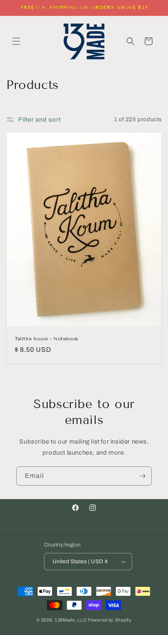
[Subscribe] (142, 476)
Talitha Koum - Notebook (46, 338)
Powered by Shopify (110, 619)
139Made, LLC (70, 619)
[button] (16, 41)
